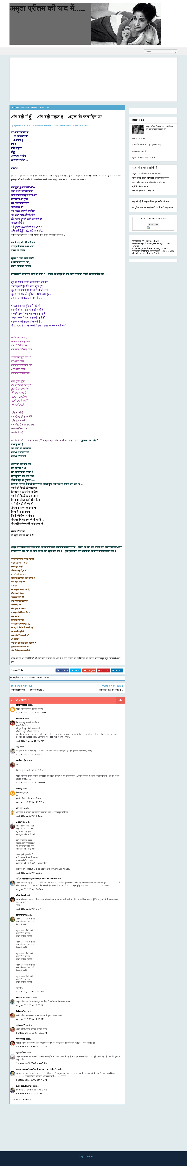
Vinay (19, 788)
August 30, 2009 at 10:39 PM (31, 740)
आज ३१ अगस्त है (138, 138)
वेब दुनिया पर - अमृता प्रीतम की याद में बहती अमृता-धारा (152, 207)
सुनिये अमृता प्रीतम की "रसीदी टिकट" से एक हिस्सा (150, 178)
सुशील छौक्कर (21, 1052)
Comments (81, 126)
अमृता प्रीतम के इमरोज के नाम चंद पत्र (146, 173)
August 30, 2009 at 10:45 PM (31, 754)
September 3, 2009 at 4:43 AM (31, 1063)
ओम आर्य (19, 808)
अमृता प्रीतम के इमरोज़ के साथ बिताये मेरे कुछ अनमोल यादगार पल (159, 128)
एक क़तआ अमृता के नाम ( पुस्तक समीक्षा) (147, 243)
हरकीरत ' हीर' (21, 760)
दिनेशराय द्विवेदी (21, 705)
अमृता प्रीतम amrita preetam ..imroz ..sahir (33, 107)
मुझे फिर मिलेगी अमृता (140, 186)
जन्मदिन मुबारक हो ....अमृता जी (143, 190)
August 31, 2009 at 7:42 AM (30, 991)
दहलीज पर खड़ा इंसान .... (141, 151)
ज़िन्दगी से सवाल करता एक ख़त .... (144, 157)
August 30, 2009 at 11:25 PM (30, 782)
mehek (20, 718)
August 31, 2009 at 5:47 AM (30, 889)
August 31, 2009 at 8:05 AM (30, 1005)
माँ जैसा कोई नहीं (138, 241)
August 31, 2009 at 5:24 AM (30, 872)
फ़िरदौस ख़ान (21, 915)
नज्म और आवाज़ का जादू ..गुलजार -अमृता (147, 144)
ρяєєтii (20, 822)
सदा (17, 746)
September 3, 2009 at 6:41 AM (31, 1080)
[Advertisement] (93, 79)
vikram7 (20, 1025)
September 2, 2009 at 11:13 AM (31, 1046)
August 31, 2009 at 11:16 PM (30, 1019)
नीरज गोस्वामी (21, 895)
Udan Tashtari (24, 997)
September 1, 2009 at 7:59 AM (31, 1033)
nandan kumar (24, 1086)
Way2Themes (86, 1156)
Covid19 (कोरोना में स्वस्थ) (143, 248)
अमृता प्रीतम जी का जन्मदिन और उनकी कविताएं (149, 182)
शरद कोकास (20, 1039)
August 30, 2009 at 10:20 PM (31, 712)
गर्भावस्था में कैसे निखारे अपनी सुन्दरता (146, 251)
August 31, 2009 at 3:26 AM (30, 816)
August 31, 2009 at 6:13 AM (29, 909)
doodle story (138, 253)
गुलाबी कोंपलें (20, 798)
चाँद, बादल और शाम (34, 798)
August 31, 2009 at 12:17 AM (30, 802)
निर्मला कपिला (21, 1011)
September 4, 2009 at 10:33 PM (32, 1093)
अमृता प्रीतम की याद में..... (47, 8)
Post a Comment (22, 1099)
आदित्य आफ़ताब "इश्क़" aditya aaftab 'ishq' (36, 878)
